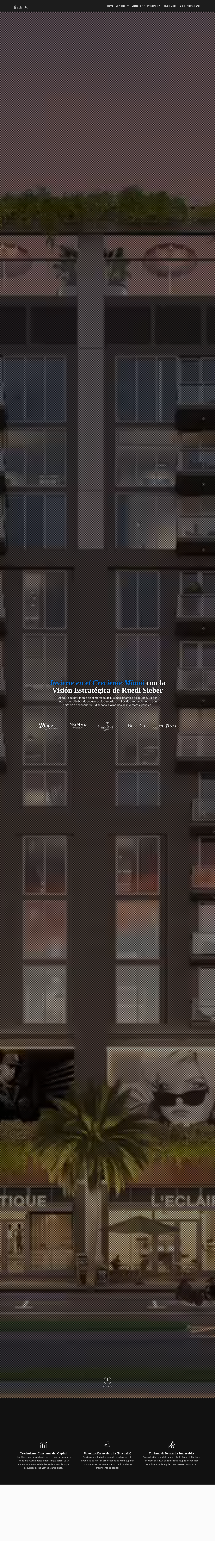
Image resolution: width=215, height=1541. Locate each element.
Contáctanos (194, 5)
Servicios (120, 5)
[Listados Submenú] (143, 6)
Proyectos (152, 5)
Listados (136, 5)
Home (110, 5)
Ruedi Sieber (170, 5)
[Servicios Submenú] (128, 6)
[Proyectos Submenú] (160, 6)
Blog (182, 5)
